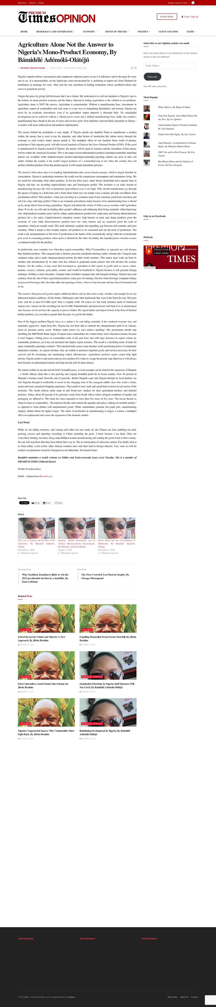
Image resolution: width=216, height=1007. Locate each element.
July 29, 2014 (56, 67)
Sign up (194, 16)
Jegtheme (71, 997)
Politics (143, 31)
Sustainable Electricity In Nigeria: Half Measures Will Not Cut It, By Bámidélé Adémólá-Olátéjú (107, 685)
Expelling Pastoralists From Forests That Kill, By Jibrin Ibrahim (108, 638)
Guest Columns (168, 31)
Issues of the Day (116, 31)
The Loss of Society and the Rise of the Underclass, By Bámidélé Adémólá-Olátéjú (36, 543)
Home (24, 31)
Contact (41, 2)
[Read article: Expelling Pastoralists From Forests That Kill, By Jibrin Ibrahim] (108, 618)
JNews (26, 997)
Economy (89, 31)
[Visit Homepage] (57, 16)
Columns (25, 630)
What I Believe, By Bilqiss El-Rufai (174, 107)
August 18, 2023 (26, 644)
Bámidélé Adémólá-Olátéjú (33, 67)
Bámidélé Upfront (92, 677)
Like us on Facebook (155, 216)
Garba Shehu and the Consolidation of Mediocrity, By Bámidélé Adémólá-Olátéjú (116, 543)
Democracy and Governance (54, 31)
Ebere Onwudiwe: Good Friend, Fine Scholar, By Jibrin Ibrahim (43, 685)
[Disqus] (77, 791)
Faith (190, 31)
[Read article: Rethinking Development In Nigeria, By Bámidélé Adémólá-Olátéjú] (108, 712)
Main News (22, 2)
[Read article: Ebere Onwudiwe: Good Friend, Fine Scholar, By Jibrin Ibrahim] (46, 665)
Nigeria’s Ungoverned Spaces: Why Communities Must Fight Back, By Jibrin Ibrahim (46, 732)
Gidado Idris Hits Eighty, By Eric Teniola (177, 134)
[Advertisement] (171, 190)
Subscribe (167, 16)
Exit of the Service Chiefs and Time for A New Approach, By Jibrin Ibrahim (41, 638)
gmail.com (47, 476)
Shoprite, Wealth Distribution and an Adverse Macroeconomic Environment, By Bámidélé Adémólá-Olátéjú (76, 543)
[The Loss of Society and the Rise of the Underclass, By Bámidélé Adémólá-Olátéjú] (36, 528)
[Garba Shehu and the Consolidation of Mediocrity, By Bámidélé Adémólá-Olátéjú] (116, 528)
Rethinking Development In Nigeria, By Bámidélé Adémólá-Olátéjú (105, 732)
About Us (32, 2)
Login (186, 16)
